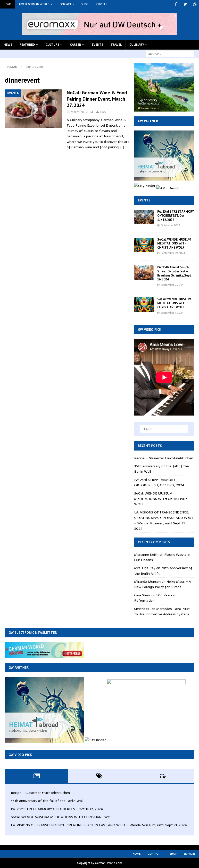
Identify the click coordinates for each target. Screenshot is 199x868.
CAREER (75, 44)
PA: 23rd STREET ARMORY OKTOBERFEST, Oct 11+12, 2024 (175, 215)
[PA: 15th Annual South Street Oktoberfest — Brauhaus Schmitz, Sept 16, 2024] (144, 272)
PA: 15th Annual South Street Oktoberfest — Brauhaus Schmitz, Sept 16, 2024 (174, 273)
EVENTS (97, 44)
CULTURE (52, 44)
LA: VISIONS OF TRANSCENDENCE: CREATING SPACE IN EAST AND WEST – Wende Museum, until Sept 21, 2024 (163, 520)
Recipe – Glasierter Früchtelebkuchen (163, 458)
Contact (65, 4)
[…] (122, 147)
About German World (34, 4)
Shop (84, 4)
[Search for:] (170, 53)
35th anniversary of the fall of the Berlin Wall (47, 800)
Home (7, 4)
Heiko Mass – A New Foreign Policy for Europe (162, 584)
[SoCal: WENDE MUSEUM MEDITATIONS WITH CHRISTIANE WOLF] (144, 245)
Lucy (103, 111)
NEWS (8, 44)
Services (101, 4)
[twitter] (185, 4)
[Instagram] (195, 4)
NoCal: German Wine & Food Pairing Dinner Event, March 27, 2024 (97, 98)
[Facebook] (176, 4)
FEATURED (27, 44)
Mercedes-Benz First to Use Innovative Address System (162, 611)
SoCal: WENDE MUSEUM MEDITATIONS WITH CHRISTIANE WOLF (174, 243)
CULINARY (136, 44)
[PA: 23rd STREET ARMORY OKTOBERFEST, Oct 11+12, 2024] (144, 217)
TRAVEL (116, 44)
